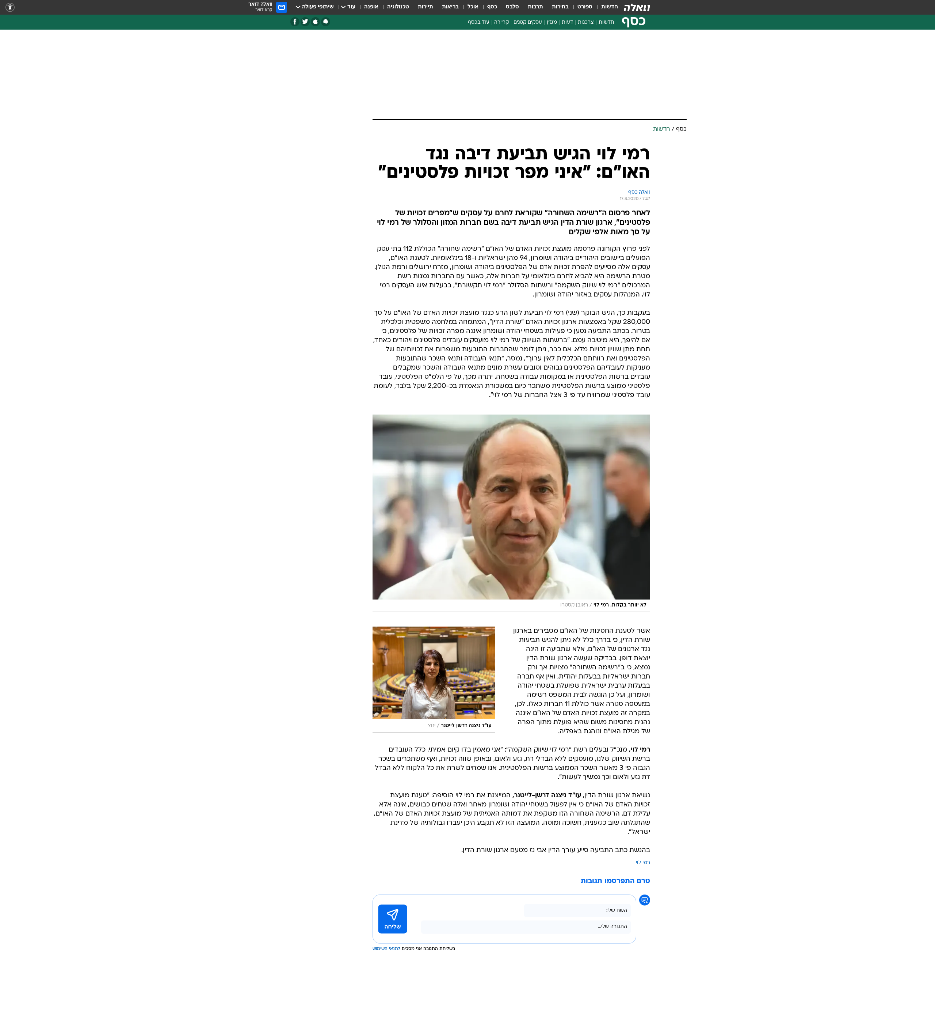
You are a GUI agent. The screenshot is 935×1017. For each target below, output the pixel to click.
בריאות (450, 7)
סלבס (512, 7)
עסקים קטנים (528, 22)
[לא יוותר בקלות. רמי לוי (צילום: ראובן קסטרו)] (511, 513)
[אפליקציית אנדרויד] (325, 21)
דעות (567, 22)
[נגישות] (10, 7)
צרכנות (586, 22)
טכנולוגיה (398, 7)
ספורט (584, 7)
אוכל (473, 7)
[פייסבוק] (294, 21)
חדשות (609, 7)
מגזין (552, 22)
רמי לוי (643, 863)
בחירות (560, 7)
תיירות (425, 7)
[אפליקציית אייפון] (315, 21)
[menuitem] (605, 7)
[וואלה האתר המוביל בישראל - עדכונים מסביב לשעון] (637, 7)
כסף (492, 7)
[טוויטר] (305, 21)
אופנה (371, 7)
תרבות (535, 7)
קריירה (501, 22)
